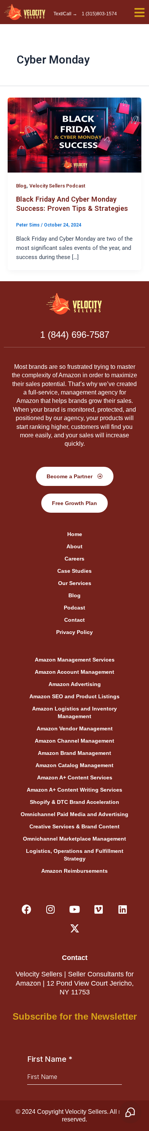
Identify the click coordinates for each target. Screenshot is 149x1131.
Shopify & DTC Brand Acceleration (74, 802)
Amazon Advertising (75, 684)
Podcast (74, 608)
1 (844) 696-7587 (74, 334)
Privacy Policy (74, 632)
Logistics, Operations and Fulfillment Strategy (74, 855)
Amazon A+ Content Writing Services (74, 790)
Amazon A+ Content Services (74, 777)
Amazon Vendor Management (75, 728)
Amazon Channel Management (74, 741)
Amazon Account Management (74, 672)
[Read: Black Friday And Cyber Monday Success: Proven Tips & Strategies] (74, 134)
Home (74, 534)
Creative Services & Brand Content (74, 826)
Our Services (74, 583)
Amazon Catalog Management (74, 765)
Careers (74, 559)
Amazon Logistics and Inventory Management (74, 712)
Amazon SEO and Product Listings (74, 696)
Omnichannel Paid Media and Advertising (74, 814)
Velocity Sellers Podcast (57, 186)
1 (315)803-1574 (99, 13)
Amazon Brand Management (74, 753)
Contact (74, 620)
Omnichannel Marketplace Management (74, 839)
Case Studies (74, 571)
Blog (21, 186)
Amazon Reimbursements (74, 871)
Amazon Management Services (75, 660)
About (74, 546)
